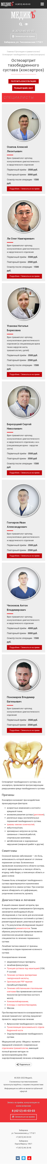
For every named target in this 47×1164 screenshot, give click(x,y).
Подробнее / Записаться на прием (24, 189)
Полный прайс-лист (23, 88)
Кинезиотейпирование (17, 1001)
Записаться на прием (24, 36)
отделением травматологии (15, 1048)
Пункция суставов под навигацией (23, 968)
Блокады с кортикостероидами (21, 1005)
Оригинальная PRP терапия (19, 982)
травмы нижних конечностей (20, 824)
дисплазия (39, 814)
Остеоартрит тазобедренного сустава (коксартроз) (23, 55)
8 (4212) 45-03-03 (23, 4)
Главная (10, 52)
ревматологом (23, 928)
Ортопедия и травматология (27, 52)
